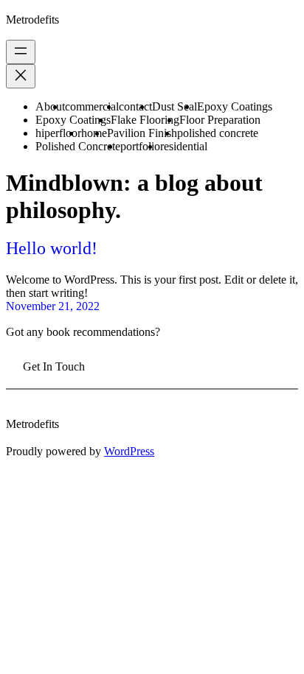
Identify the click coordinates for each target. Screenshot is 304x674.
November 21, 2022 (53, 306)
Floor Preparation (219, 119)
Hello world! (51, 248)
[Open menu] (20, 52)
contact (135, 106)
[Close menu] (20, 76)
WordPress (129, 451)
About (50, 106)
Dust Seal (174, 106)
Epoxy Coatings (234, 106)
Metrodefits (32, 19)
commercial (92, 106)
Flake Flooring (145, 119)
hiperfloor (58, 133)
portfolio (140, 146)
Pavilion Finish (142, 133)
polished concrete (217, 133)
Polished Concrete (77, 146)
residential (183, 146)
